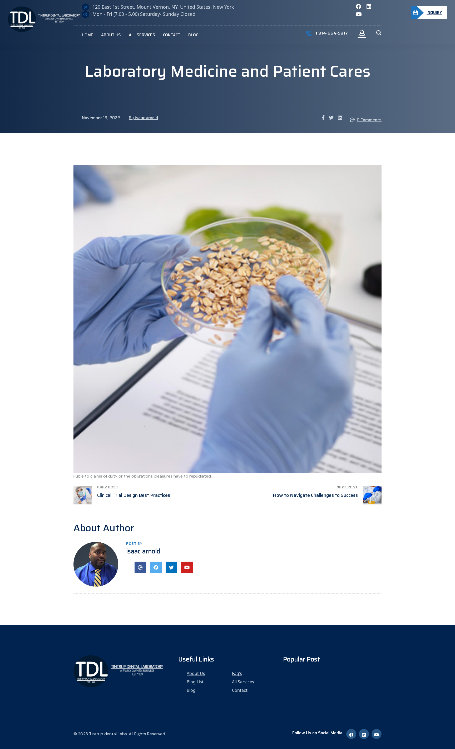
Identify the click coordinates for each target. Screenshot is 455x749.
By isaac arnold (143, 117)
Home (87, 35)
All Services (142, 35)
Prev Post (107, 487)
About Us (111, 35)
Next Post (347, 487)
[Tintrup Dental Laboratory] (47, 19)
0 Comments (369, 120)
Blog (193, 35)
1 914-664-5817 (331, 33)
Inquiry (434, 12)
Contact (171, 35)
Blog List (195, 682)
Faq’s (237, 673)
